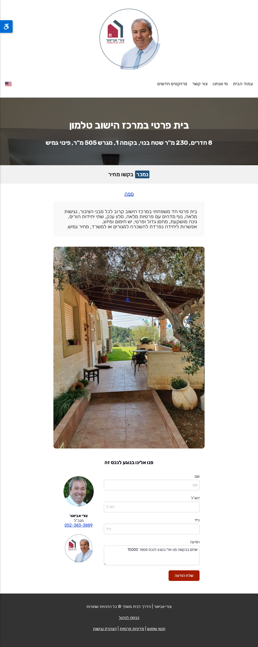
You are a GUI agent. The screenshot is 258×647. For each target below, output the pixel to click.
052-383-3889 (78, 525)
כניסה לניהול (129, 617)
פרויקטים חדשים (172, 84)
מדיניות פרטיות (132, 628)
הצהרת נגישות (105, 628)
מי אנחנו (220, 84)
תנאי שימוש (156, 628)
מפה (129, 194)
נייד (197, 520)
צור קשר (200, 84)
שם (197, 476)
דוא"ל (195, 498)
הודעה (195, 542)
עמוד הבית (243, 84)
